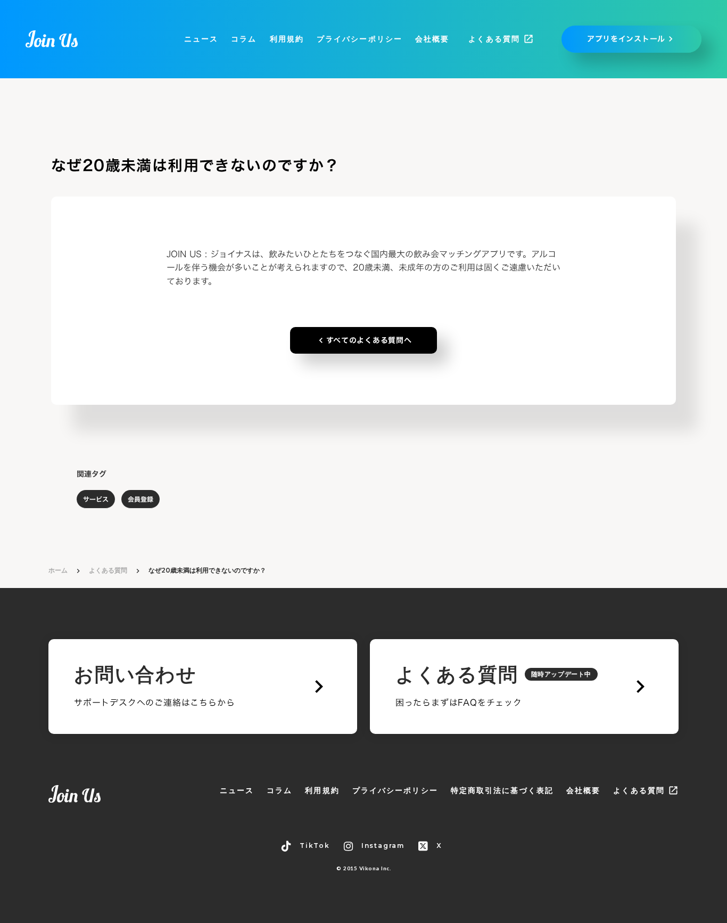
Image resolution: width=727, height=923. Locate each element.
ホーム (58, 570)
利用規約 (287, 39)
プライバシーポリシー (359, 39)
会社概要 (432, 39)
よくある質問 (108, 570)
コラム (244, 39)
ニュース (201, 39)
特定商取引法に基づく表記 (502, 790)
